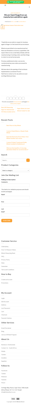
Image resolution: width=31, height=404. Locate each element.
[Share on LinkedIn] (23, 98)
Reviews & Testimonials (8, 344)
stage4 (18, 103)
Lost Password (5, 308)
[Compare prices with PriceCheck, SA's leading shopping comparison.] (7, 287)
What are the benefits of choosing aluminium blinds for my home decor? (17, 148)
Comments (4, 182)
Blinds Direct (22, 21)
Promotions (4, 283)
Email (3, 212)
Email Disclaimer (6, 328)
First (2, 202)
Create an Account (6, 279)
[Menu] (2, 7)
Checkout (4, 315)
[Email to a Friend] (17, 98)
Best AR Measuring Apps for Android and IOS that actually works (8, 109)
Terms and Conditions (7, 269)
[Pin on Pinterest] (20, 98)
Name (3, 194)
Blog (2, 331)
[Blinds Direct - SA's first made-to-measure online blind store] (16, 6)
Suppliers (4, 361)
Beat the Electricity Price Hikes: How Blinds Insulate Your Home (17, 137)
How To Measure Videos (8, 250)
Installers (4, 358)
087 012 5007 (14, 390)
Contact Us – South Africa (9, 348)
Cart (2, 311)
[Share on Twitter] (13, 98)
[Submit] (28, 160)
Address (3, 305)
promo (15, 103)
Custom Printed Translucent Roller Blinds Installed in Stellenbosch (16, 143)
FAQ (2, 256)
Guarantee (4, 266)
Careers (3, 354)
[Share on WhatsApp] (7, 98)
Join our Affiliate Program (9, 334)
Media (3, 351)
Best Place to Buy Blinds (13, 125)
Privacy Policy (5, 259)
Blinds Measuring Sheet (8, 253)
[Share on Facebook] (10, 98)
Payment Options (6, 318)
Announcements (15, 13)
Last (2, 209)
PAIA (2, 263)
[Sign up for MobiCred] (20, 287)
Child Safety (4, 246)
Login (3, 298)
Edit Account (5, 301)
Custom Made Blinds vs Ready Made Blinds (17, 131)
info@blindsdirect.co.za (8, 392)
